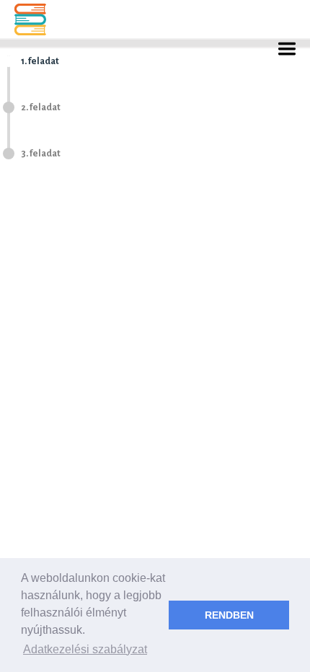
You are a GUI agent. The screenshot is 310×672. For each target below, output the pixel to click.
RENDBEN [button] (229, 615)
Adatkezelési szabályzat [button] (85, 649)
